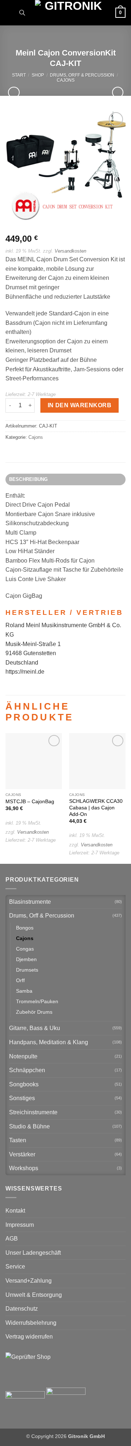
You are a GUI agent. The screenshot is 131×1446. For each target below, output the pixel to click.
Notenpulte (23, 1056)
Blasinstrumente (30, 902)
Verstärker (22, 1154)
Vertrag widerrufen (29, 1336)
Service (15, 1266)
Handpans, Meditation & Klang (48, 1042)
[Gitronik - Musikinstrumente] (70, 12)
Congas (25, 949)
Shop (38, 75)
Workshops (23, 1168)
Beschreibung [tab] (28, 479)
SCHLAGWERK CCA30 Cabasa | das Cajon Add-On (96, 807)
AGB (11, 1238)
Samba (24, 991)
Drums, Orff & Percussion (82, 75)
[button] (9, 12)
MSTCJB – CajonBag (29, 801)
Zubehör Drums (34, 1012)
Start (19, 75)
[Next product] (13, 92)
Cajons (66, 80)
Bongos (24, 928)
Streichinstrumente (33, 1112)
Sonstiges (22, 1098)
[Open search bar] (22, 12)
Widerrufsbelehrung (30, 1323)
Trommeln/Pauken (37, 1001)
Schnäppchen (27, 1070)
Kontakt (15, 1211)
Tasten (17, 1140)
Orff (20, 980)
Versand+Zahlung (28, 1281)
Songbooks (24, 1084)
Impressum (19, 1225)
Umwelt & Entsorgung (33, 1295)
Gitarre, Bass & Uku (34, 1028)
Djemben (26, 959)
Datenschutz (21, 1309)
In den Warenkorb (79, 405)
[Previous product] (117, 92)
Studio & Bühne (29, 1126)
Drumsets (27, 970)
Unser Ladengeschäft (33, 1253)
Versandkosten (70, 251)
